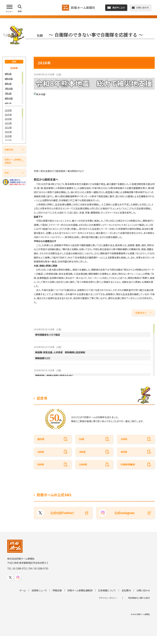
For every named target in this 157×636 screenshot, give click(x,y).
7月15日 (9, 88)
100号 (124, 439)
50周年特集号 (128, 464)
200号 (40, 451)
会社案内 (126, 590)
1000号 (83, 464)
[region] (14, 87)
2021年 (8, 131)
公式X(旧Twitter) (62, 513)
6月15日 (9, 98)
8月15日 (9, 78)
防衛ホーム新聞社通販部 (13, 161)
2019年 (8, 140)
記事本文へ (141, 312)
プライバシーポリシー (108, 597)
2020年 (8, 136)
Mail (7, 172)
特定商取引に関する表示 (139, 597)
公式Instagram (124, 513)
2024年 (8, 118)
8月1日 (8, 83)
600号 (124, 451)
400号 (82, 451)
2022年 (8, 127)
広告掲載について (107, 590)
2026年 (8, 110)
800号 (40, 464)
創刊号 (40, 439)
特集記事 (9, 149)
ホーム (22, 590)
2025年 (8, 114)
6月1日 (8, 103)
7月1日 (8, 93)
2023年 (8, 123)
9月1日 (8, 73)
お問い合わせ (143, 590)
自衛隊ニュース (39, 590)
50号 (81, 439)
